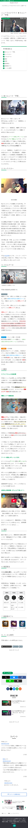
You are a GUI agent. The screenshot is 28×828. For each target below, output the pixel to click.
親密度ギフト (8, 66)
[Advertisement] (14, 82)
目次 (6, 48)
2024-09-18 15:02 (5, 743)
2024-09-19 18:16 (8, 783)
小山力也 (6, 255)
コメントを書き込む (14, 794)
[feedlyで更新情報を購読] (17, 688)
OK (14, 825)
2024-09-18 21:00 (7, 761)
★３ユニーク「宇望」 (10, 52)
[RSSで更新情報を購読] (20, 688)
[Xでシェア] (6, 677)
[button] (18, 681)
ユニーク (16, 646)
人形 (21, 646)
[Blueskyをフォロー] (14, 688)
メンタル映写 (8, 68)
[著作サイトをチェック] (7, 688)
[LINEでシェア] (10, 681)
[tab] (11, 199)
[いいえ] (26, 822)
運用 (6, 61)
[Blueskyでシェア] (14, 677)
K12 (4, 759)
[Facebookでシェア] (22, 677)
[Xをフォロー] (11, 688)
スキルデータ (8, 56)
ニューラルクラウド (7, 646)
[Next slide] (25, 186)
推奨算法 (7, 63)
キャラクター (8, 54)
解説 (6, 59)
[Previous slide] (2, 186)
